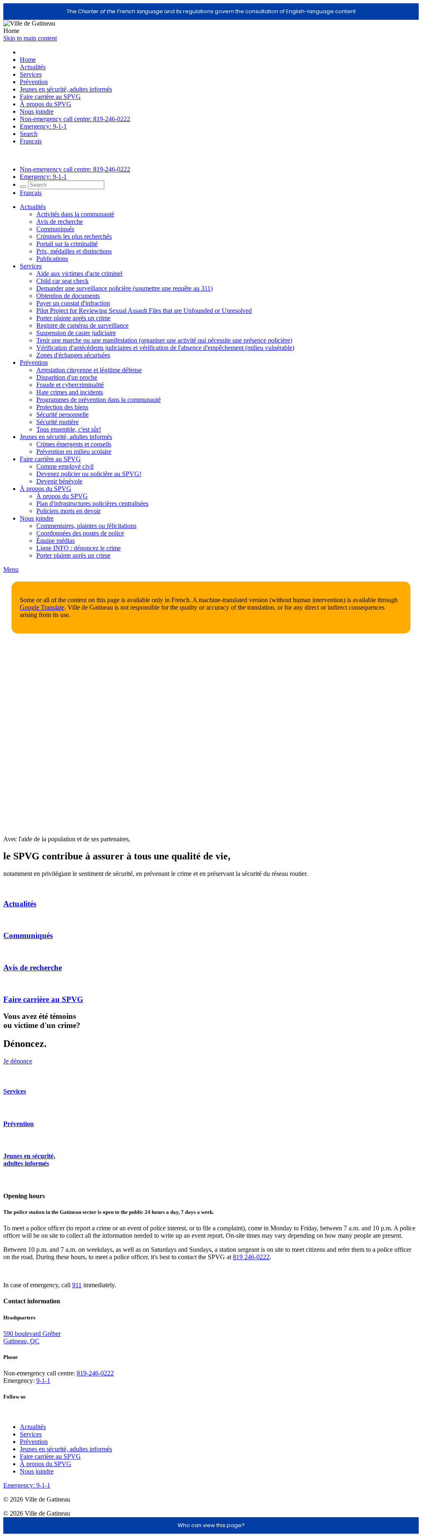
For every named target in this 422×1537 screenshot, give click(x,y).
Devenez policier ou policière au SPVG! (88, 473)
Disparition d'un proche (66, 377)
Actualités (33, 66)
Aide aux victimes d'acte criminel (79, 273)
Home (28, 59)
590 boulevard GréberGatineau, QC (32, 1337)
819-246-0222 (95, 1373)
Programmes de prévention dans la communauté (98, 399)
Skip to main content (30, 38)
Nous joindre (37, 111)
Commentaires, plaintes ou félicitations (86, 525)
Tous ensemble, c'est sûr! (68, 429)
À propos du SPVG (45, 104)
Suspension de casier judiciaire (76, 332)
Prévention (34, 81)
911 (77, 1284)
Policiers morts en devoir (68, 510)
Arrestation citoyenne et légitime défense (89, 369)
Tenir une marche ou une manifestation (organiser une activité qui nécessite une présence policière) (164, 340)
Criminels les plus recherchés (74, 236)
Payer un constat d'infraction (73, 303)
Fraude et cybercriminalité (70, 384)
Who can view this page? (211, 1525)
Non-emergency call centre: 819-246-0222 (75, 118)
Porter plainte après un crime (73, 317)
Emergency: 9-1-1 (43, 126)
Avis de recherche (59, 221)
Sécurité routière (57, 421)
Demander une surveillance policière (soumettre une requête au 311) (124, 288)
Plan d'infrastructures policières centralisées (92, 503)
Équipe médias (55, 540)
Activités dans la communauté (75, 214)
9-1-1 (43, 1380)
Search (29, 133)
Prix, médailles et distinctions (74, 251)
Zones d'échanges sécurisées (73, 355)
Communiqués (55, 228)
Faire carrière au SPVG (50, 96)
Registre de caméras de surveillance (82, 325)
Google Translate (42, 607)
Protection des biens (62, 407)
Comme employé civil (65, 466)
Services (31, 74)
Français (31, 141)
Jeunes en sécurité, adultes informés (66, 89)
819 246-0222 (251, 1256)
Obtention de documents (68, 295)
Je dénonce (17, 1061)
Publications (52, 258)
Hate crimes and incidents (69, 392)
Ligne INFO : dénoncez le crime (78, 547)
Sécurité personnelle (62, 414)
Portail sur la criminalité (67, 243)
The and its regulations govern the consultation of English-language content (211, 11)
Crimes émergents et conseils (73, 444)
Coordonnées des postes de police (80, 533)
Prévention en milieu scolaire (73, 451)
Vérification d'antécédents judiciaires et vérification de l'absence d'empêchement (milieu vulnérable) (165, 347)
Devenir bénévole (59, 481)
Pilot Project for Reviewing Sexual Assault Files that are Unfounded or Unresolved (144, 310)
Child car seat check (62, 280)
